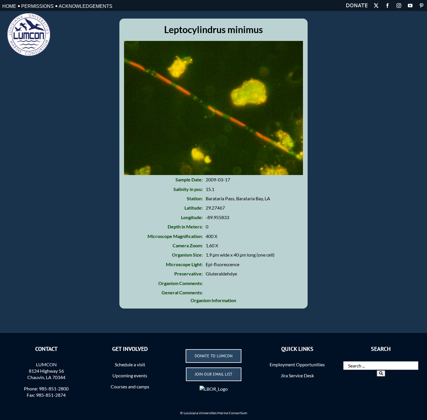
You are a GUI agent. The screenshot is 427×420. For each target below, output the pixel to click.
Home (9, 6)
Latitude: (193, 207)
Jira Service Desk (297, 375)
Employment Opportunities (297, 364)
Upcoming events (129, 375)
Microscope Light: (184, 264)
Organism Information (213, 300)
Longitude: (192, 217)
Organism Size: (187, 254)
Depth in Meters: (185, 226)
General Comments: (182, 292)
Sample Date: (189, 179)
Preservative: (188, 273)
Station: (195, 198)
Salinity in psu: (188, 189)
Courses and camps (130, 386)
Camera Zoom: (188, 245)
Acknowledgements (85, 6)
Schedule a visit (130, 364)
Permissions (37, 6)
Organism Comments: (180, 283)
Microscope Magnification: (175, 236)
